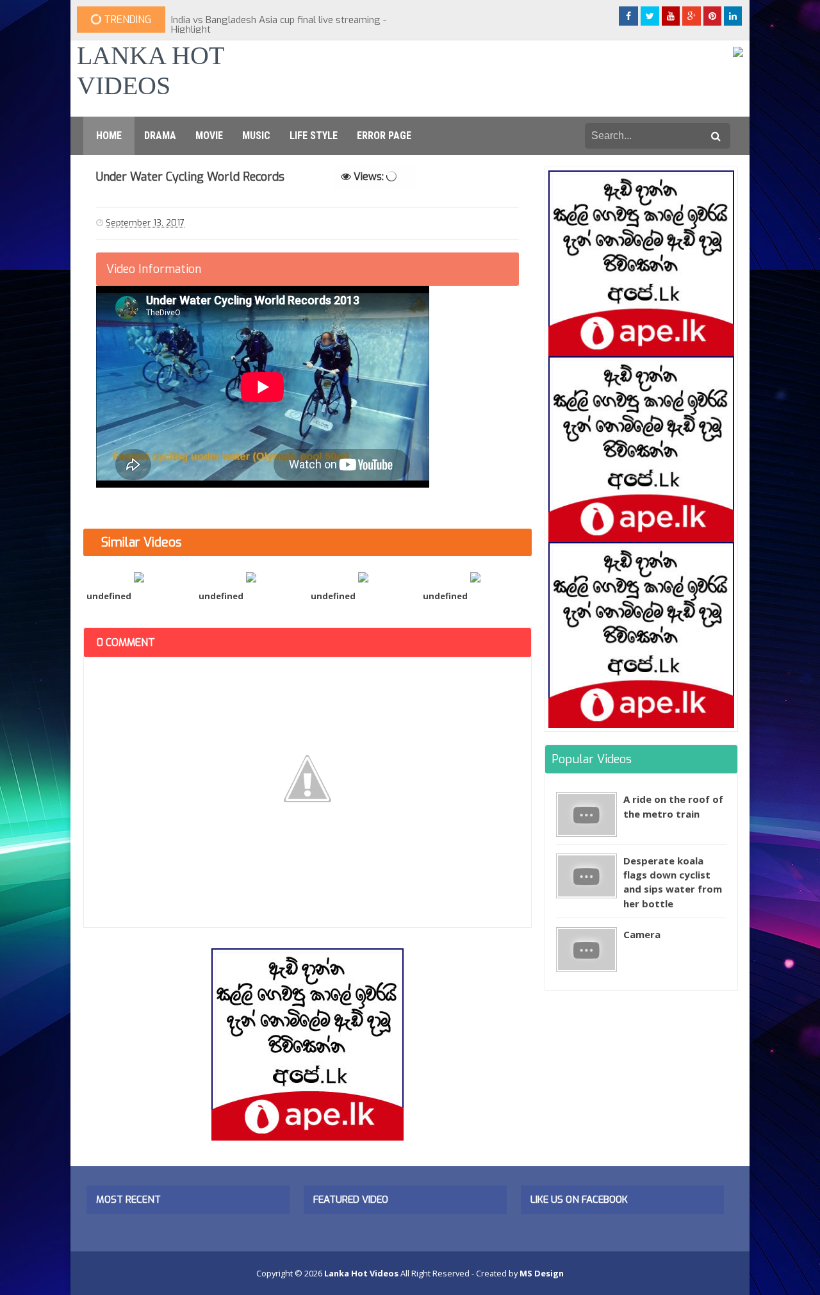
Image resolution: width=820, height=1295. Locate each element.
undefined (108, 596)
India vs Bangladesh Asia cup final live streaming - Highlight (278, 24)
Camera (641, 934)
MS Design (542, 1273)
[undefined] (139, 576)
